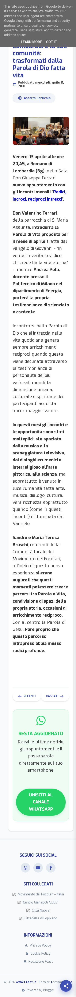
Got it (51, 42)
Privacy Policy (38, 945)
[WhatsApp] (25, 868)
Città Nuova (41, 910)
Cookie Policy (38, 953)
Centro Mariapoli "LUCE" (40, 902)
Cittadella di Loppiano (40, 918)
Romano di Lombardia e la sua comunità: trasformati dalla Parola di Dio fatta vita (40, 61)
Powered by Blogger (40, 990)
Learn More (31, 42)
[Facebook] (51, 868)
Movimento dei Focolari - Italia (41, 894)
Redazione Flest (38, 961)
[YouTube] (38, 868)
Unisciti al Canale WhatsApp (41, 802)
